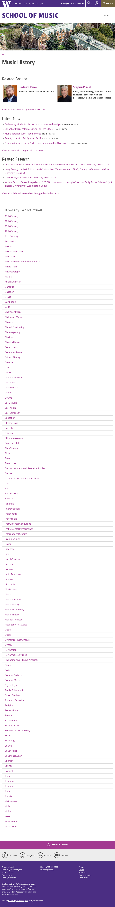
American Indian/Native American (22, 261)
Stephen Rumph (82, 87)
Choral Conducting (15, 327)
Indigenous (11, 513)
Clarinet (9, 337)
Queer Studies (12, 695)
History (9, 498)
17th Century (12, 216)
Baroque (9, 286)
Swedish (9, 771)
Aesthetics (10, 241)
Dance (8, 372)
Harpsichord (11, 493)
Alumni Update (85, 875)
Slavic (8, 735)
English (9, 428)
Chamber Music (13, 311)
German (9, 473)
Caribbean (10, 301)
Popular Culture (13, 675)
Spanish (9, 760)
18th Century (12, 221)
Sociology (10, 740)
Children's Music (13, 317)
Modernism (11, 589)
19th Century (12, 226)
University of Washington (18, 900)
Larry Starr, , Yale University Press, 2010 (30, 177)
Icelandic (9, 503)
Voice (8, 816)
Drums (8, 397)
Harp (7, 488)
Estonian (9, 433)
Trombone (10, 781)
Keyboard (10, 564)
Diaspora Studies (14, 377)
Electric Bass (11, 423)
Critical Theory (12, 357)
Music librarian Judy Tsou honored (23, 133)
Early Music (11, 402)
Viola (7, 806)
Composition (11, 347)
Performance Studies (16, 654)
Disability (10, 382)
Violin (8, 811)
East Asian (10, 407)
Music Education (13, 599)
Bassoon (9, 291)
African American (14, 251)
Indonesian (11, 518)
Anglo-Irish (11, 266)
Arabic (8, 276)
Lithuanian (10, 584)
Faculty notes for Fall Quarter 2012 (23, 138)
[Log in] (89, 3)
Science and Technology (17, 730)
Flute (7, 453)
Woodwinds (11, 821)
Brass (8, 296)
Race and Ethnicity (14, 700)
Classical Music (12, 342)
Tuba (8, 791)
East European (12, 412)
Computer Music (13, 352)
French (8, 458)
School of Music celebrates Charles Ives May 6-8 (30, 128)
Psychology (11, 685)
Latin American (13, 574)
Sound (8, 745)
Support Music (60, 844)
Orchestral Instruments (17, 639)
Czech (8, 367)
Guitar (8, 483)
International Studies (16, 533)
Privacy (81, 867)
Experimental (12, 443)
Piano (8, 665)
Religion (9, 705)
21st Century (11, 236)
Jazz (7, 554)
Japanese (10, 548)
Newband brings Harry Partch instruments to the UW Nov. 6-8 (37, 143)
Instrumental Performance (19, 528)
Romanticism (11, 710)
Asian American (13, 281)
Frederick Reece (28, 87)
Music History (12, 604)
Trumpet (9, 786)
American (10, 256)
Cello (7, 306)
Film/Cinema (11, 448)
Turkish (9, 796)
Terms (81, 870)
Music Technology (14, 609)
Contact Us (83, 878)
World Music (11, 826)
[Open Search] (97, 3)
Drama (8, 392)
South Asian (11, 750)
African (8, 246)
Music (8, 594)
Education (10, 417)
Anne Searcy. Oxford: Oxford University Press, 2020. (57, 164)
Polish (8, 670)
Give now (109, 3)
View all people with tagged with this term (24, 109)
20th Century (12, 231)
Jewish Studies (12, 559)
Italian (8, 543)
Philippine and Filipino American (21, 659)
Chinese (9, 322)
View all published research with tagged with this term (30, 193)
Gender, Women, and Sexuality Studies (25, 468)
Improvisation (12, 508)
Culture (9, 362)
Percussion (11, 649)
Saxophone (11, 720)
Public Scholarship (14, 690)
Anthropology (12, 271)
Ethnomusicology (14, 438)
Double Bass (11, 387)
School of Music (30, 15)
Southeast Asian (13, 755)
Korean (9, 569)
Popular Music (12, 680)
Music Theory (12, 614)
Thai (7, 776)
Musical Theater (13, 619)
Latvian (9, 579)
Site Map (82, 872)
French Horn (11, 463)
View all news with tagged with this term (23, 150)
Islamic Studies (12, 538)
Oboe (8, 629)
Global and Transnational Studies (22, 478)
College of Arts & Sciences (72, 3)
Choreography (12, 332)
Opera (8, 634)
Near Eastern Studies (16, 624)
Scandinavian (12, 725)
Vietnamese (11, 801)
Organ (8, 644)
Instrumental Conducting (18, 523)
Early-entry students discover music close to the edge (33, 124)
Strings (8, 765)
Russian (9, 715)
